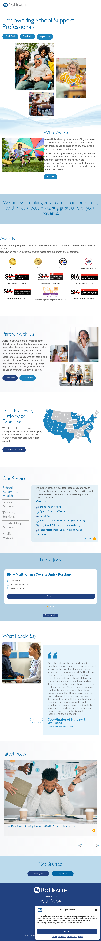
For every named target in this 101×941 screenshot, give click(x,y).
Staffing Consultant (23, 574)
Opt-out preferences (59, 937)
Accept (67, 931)
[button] (96, 910)
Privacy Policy (72, 937)
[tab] (15, 492)
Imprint (80, 937)
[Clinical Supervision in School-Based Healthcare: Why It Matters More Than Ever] (50, 791)
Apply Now (51, 595)
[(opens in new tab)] (12, 261)
